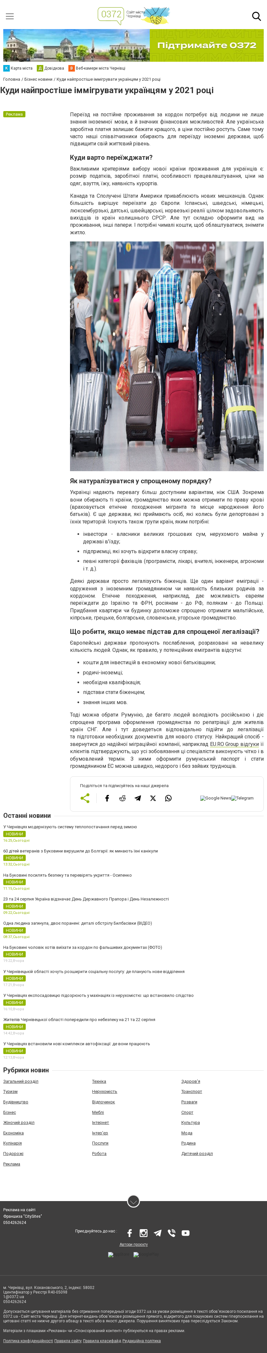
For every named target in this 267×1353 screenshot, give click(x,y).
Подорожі (13, 1153)
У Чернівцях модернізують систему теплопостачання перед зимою (70, 826)
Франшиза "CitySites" (22, 1216)
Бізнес (9, 1112)
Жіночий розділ (19, 1122)
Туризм (10, 1091)
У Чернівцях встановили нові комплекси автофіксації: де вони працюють (76, 1043)
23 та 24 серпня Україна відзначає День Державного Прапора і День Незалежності (86, 899)
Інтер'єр (100, 1132)
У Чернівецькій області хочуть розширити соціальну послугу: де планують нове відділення (94, 971)
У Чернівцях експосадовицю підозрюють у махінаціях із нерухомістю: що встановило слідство (98, 995)
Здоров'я (190, 1081)
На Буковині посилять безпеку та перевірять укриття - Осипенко (67, 875)
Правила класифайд (102, 1341)
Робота (99, 1153)
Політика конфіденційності (28, 1341)
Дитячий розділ (197, 1153)
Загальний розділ (20, 1081)
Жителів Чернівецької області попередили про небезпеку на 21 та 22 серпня (79, 1019)
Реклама (11, 1164)
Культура (190, 1122)
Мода (186, 1132)
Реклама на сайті (19, 1210)
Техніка (99, 1081)
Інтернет (100, 1122)
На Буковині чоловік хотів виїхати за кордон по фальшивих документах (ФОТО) (82, 947)
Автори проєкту (133, 1244)
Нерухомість (104, 1091)
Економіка (13, 1132)
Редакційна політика (141, 1341)
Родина (188, 1143)
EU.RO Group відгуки (234, 744)
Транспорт (191, 1091)
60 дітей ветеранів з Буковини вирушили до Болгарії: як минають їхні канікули (80, 851)
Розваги (189, 1101)
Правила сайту (68, 1341)
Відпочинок (103, 1101)
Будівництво (15, 1101)
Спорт (187, 1112)
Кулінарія (12, 1143)
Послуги (100, 1143)
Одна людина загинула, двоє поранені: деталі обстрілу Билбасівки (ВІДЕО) (77, 923)
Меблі (98, 1112)
